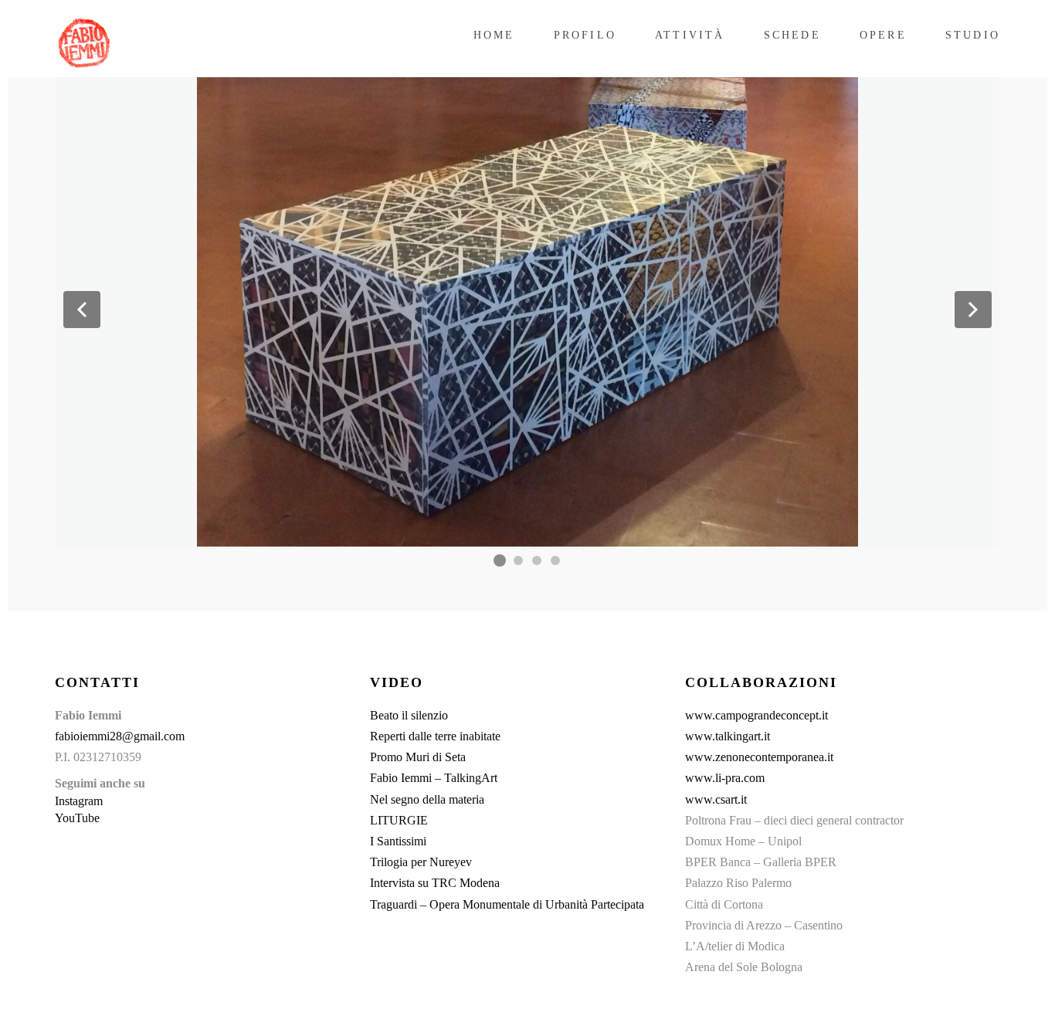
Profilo (585, 35)
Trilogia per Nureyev (421, 861)
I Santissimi (398, 841)
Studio (972, 35)
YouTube (77, 817)
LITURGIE (399, 820)
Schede (792, 35)
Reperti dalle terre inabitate (435, 736)
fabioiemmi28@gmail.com (120, 736)
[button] (81, 309)
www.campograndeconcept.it (756, 715)
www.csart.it (716, 799)
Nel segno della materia (427, 799)
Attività (690, 35)
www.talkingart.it (727, 736)
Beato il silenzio (409, 715)
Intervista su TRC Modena (435, 882)
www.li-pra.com (725, 777)
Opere (883, 35)
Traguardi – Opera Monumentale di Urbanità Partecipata (507, 904)
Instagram (79, 800)
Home (494, 35)
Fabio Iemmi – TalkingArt (433, 777)
